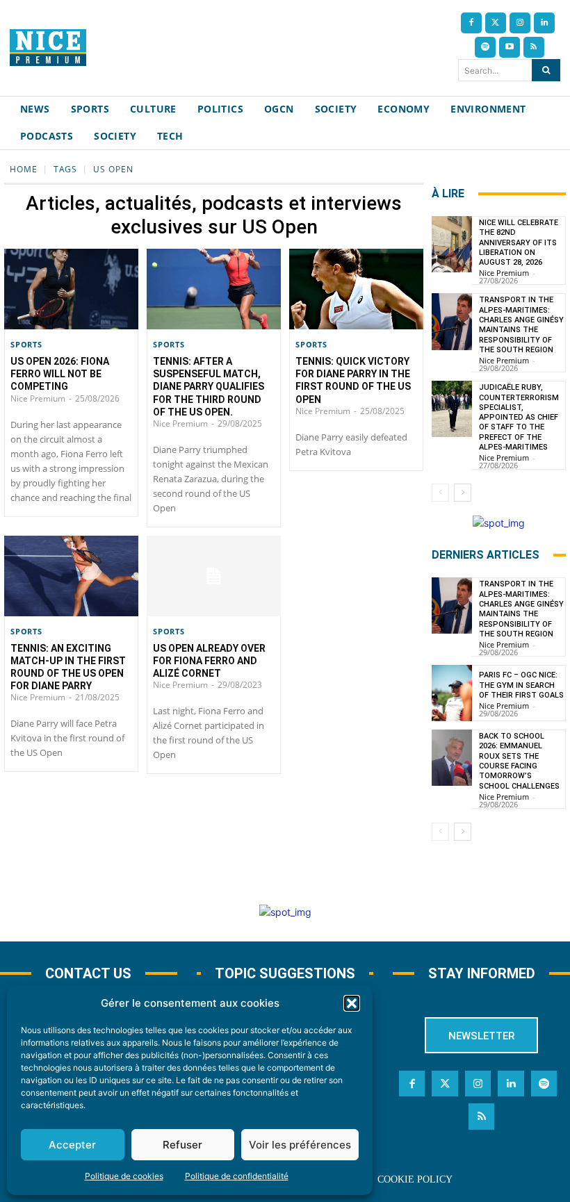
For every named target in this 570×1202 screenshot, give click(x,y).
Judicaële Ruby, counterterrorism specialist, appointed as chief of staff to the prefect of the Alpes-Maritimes (519, 417)
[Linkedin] (544, 23)
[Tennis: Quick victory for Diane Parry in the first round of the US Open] (356, 289)
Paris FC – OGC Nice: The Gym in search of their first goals (521, 685)
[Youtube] (509, 47)
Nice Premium (37, 398)
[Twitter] (495, 23)
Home (24, 169)
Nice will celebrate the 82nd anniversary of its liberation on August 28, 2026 (518, 242)
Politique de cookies (124, 1176)
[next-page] (462, 493)
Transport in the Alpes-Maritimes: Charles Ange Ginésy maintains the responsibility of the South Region (521, 324)
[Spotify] (485, 47)
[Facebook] (471, 23)
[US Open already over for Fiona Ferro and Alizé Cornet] (214, 576)
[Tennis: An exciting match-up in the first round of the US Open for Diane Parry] (71, 576)
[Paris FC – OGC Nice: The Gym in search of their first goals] (452, 693)
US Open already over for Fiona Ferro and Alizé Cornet (209, 661)
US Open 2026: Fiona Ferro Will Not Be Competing (59, 374)
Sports (26, 344)
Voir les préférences (300, 1144)
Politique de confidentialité (236, 1176)
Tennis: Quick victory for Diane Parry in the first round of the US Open (353, 380)
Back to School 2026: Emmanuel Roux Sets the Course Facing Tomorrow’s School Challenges (519, 761)
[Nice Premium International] (48, 47)
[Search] (546, 70)
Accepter (72, 1144)
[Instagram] (520, 23)
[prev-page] (440, 493)
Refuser (182, 1144)
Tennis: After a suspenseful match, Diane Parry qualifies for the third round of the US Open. (208, 387)
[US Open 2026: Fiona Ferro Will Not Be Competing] (71, 289)
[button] (352, 1003)
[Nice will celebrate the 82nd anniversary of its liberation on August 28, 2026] (452, 244)
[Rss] (533, 47)
